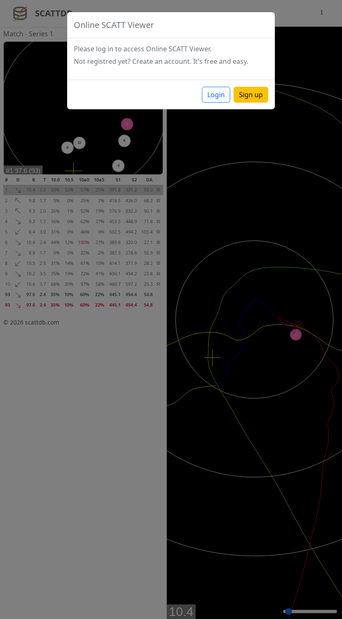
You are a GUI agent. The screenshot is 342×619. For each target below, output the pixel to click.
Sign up (251, 94)
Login (216, 94)
